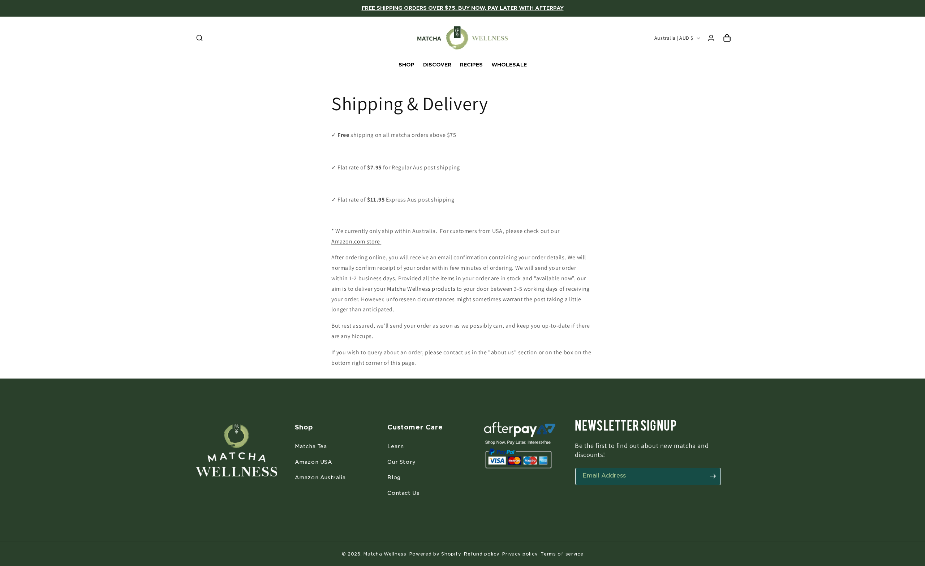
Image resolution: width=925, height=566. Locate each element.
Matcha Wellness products (421, 289)
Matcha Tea (311, 446)
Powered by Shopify (435, 554)
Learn (395, 446)
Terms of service (562, 554)
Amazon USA (313, 462)
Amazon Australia (320, 477)
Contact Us (403, 493)
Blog (393, 477)
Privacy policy (520, 554)
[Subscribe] (713, 476)
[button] (199, 38)
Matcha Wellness (384, 554)
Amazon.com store (356, 241)
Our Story (401, 462)
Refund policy (481, 554)
